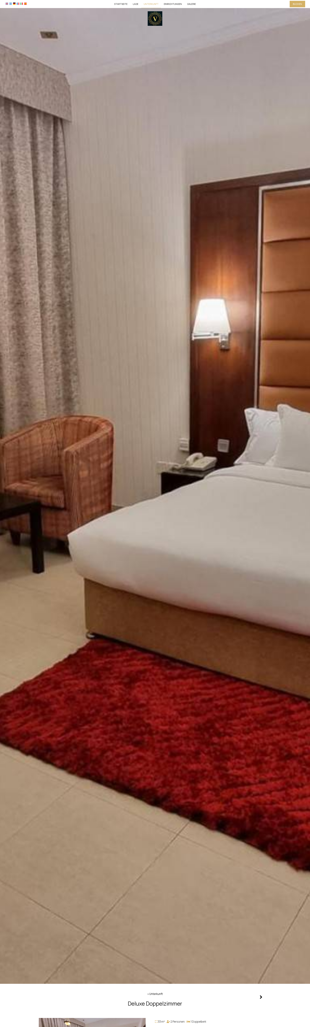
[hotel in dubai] (155, 18)
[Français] (18, 3)
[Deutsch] (14, 3)
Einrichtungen (173, 3)
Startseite (121, 3)
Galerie (191, 3)
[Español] (25, 3)
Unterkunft (151, 3)
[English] (7, 3)
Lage (135, 3)
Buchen (297, 3)
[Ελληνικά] (10, 3)
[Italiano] (22, 3)
